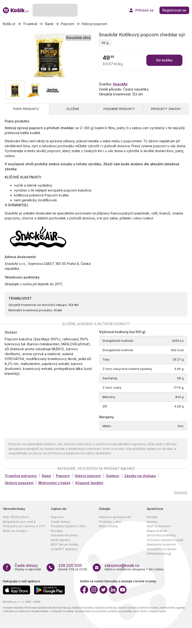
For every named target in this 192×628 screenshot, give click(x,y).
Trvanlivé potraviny (21, 476)
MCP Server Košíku (64, 544)
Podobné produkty (119, 109)
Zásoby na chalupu (140, 476)
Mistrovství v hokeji (54, 483)
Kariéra (152, 521)
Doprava (57, 517)
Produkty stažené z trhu (68, 526)
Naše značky (108, 526)
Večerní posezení (19, 483)
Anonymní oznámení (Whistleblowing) (162, 551)
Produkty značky (166, 109)
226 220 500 (70, 565)
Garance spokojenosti (115, 517)
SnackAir (120, 84)
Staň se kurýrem (159, 526)
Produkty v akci (110, 521)
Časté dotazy (60, 521)
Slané (46, 476)
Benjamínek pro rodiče (19, 521)
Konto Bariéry (60, 540)
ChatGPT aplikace (64, 549)
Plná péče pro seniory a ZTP (24, 526)
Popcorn (63, 476)
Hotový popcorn (88, 476)
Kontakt (152, 517)
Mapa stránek (157, 531)
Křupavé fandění (89, 483)
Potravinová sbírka (64, 535)
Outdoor (112, 476)
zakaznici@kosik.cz (121, 565)
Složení (72, 109)
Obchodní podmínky (161, 535)
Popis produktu (26, 109)
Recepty (57, 531)
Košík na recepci (15, 531)
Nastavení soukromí (161, 544)
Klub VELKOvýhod (16, 517)
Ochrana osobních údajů (165, 540)
